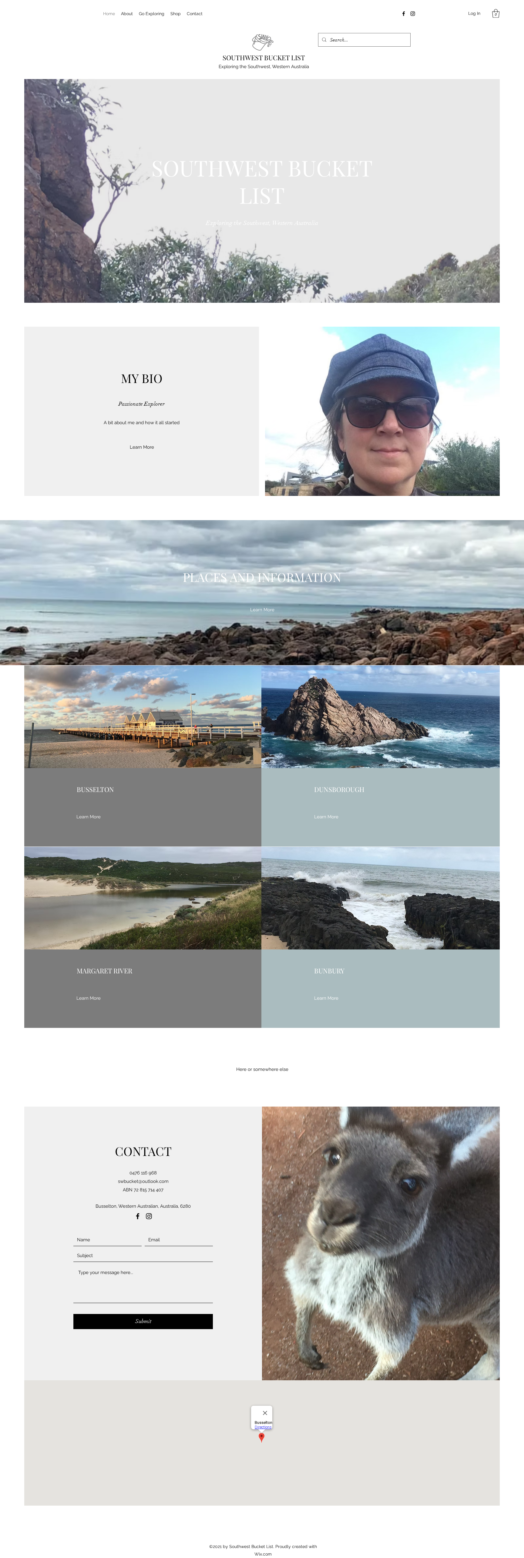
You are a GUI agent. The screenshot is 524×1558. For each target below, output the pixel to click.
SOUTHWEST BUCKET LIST (264, 57)
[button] (495, 13)
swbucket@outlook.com (143, 1181)
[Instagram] (413, 14)
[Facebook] (404, 14)
